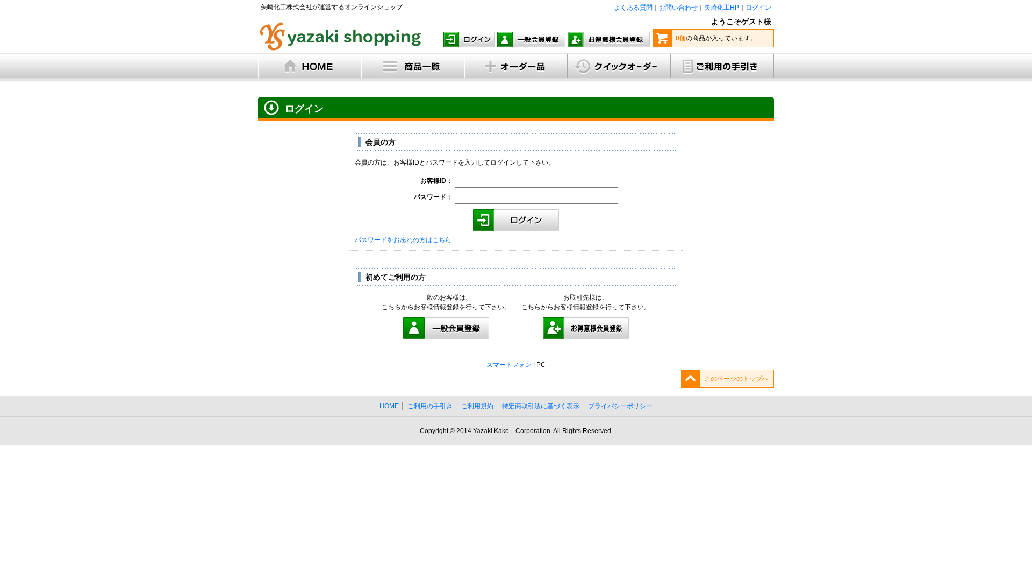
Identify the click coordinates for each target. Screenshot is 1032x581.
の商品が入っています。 (716, 38)
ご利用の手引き (430, 406)
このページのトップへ (736, 378)
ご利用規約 (477, 406)
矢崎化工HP (721, 7)
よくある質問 (633, 7)
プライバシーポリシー (620, 406)
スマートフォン (509, 365)
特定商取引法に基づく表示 (540, 406)
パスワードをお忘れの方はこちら (403, 240)
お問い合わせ (678, 7)
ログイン (758, 7)
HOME (389, 406)
